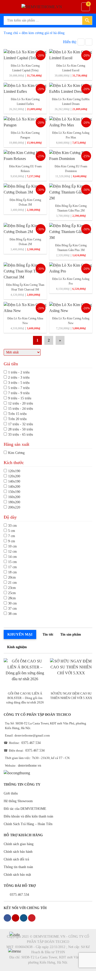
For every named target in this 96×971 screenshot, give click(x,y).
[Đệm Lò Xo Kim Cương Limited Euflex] (25, 88)
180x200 (14, 502)
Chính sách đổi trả (16, 859)
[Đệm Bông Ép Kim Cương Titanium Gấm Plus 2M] (70, 192)
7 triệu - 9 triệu (19, 393)
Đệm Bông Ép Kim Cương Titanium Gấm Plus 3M (71, 248)
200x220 (14, 507)
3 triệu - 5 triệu (19, 383)
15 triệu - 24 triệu (20, 408)
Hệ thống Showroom (18, 801)
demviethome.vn (29, 765)
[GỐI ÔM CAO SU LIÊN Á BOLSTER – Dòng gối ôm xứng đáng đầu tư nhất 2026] (25, 673)
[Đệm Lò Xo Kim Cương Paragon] (25, 122)
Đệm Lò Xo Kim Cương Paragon (25, 135)
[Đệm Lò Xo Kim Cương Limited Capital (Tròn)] (25, 55)
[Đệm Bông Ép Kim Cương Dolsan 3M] (25, 189)
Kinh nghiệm (17, 647)
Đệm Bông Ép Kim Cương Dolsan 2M (25, 242)
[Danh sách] (88, 42)
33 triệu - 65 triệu (20, 434)
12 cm (12, 551)
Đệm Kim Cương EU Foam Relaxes (25, 169)
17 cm (12, 567)
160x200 (14, 497)
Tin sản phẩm (70, 634)
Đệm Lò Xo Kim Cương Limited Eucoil (70, 68)
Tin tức (48, 634)
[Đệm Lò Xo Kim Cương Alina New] (25, 307)
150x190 (14, 492)
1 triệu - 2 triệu (19, 372)
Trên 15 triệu (17, 414)
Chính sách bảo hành (18, 852)
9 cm (11, 541)
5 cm (11, 531)
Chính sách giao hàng (18, 844)
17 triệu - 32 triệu (20, 424)
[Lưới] (81, 42)
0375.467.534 (31, 743)
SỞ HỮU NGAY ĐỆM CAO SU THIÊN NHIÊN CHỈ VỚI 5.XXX (71, 696)
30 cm (12, 603)
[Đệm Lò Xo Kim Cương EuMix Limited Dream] (70, 88)
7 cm (11, 536)
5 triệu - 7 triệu (19, 388)
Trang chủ (11, 33)
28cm (12, 598)
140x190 (14, 481)
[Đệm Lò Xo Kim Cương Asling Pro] (70, 268)
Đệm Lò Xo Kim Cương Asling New (70, 321)
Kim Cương (16, 453)
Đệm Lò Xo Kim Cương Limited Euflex (25, 101)
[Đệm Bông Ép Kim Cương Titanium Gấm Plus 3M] (70, 231)
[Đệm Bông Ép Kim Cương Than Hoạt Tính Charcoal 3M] (25, 271)
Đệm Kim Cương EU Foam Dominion (71, 169)
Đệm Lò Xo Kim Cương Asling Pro (70, 281)
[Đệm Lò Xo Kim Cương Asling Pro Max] (70, 122)
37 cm (12, 608)
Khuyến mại (19, 634)
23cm (12, 588)
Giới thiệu (11, 793)
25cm (12, 593)
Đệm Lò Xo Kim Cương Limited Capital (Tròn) (25, 68)
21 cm (12, 582)
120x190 (14, 471)
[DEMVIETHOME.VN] (48, 7)
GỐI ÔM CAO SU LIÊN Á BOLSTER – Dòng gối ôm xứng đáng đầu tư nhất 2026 (25, 698)
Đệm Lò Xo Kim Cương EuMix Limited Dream (71, 101)
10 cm (12, 546)
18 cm (12, 572)
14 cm (12, 557)
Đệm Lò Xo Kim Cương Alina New (25, 321)
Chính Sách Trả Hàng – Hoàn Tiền (28, 824)
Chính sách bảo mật (17, 874)
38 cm (12, 614)
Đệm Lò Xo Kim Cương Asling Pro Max (70, 135)
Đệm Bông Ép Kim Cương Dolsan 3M (25, 202)
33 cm (12, 525)
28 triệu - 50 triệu (20, 429)
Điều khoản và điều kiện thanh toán (28, 816)
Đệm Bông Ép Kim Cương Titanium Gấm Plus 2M (71, 208)
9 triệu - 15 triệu (19, 398)
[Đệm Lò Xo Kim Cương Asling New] (70, 307)
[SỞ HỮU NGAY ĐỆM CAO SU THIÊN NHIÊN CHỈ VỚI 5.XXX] (71, 673)
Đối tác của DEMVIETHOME (25, 809)
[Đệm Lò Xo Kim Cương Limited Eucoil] (70, 55)
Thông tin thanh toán (18, 867)
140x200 (14, 486)
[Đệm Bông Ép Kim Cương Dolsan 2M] (25, 228)
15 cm (12, 562)
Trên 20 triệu (17, 419)
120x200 (14, 476)
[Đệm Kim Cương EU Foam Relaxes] (25, 155)
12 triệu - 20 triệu (20, 403)
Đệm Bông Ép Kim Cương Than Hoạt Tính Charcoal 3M (25, 287)
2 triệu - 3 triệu (19, 377)
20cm (12, 577)
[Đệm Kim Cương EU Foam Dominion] (70, 155)
